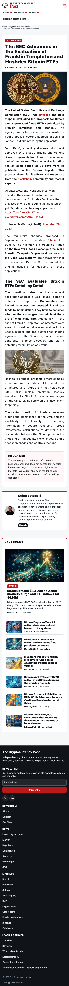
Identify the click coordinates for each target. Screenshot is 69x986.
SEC (4, 867)
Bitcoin (28, 27)
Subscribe (34, 790)
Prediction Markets (14, 19)
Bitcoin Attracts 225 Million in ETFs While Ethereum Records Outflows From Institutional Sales (43, 699)
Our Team (7, 822)
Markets (19, 12)
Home (4, 27)
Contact (6, 816)
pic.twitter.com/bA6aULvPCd (24, 217)
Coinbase (7, 928)
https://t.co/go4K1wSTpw (22, 212)
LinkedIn (23, 525)
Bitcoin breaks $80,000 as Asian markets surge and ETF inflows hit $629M (33, 594)
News (6, 12)
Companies (8, 850)
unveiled (44, 114)
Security (7, 856)
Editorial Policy (10, 956)
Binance (6, 922)
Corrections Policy (12, 962)
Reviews (7, 946)
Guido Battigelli (30, 67)
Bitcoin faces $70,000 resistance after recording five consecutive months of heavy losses (41, 719)
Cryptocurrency (16, 27)
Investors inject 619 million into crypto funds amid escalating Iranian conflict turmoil (41, 661)
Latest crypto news (13, 834)
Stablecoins (9, 911)
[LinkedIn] (12, 798)
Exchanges (8, 861)
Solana (6, 890)
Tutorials (7, 940)
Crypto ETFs (9, 906)
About (5, 811)
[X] (5, 798)
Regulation (8, 845)
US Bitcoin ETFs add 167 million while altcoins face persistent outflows (40, 642)
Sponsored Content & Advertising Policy (24, 967)
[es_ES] (64, 5)
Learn (32, 12)
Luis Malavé (26, 612)
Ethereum (7, 884)
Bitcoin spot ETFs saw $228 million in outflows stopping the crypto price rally (41, 680)
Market (6, 839)
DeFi (4, 901)
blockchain (25, 179)
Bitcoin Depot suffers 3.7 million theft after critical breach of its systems (39, 625)
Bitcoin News (14, 41)
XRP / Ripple (9, 895)
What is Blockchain (12, 951)
